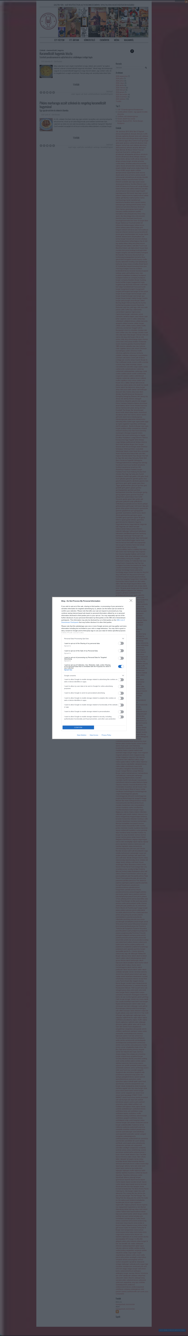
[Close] (132, 601)
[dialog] (94, 668)
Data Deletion (81, 735)
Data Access (94, 735)
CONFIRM (78, 727)
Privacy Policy (106, 735)
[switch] (121, 643)
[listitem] (94, 638)
